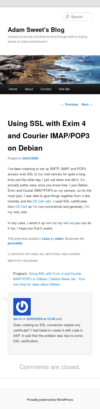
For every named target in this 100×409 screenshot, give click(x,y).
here (49, 222)
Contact (46, 89)
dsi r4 (17, 318)
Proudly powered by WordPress (50, 399)
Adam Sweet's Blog (36, 29)
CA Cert (21, 206)
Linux (46, 238)
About (29, 89)
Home (13, 89)
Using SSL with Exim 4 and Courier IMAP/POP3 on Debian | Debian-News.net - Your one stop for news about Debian (49, 279)
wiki (66, 222)
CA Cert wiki (42, 201)
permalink (15, 243)
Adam (59, 238)
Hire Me (64, 89)
